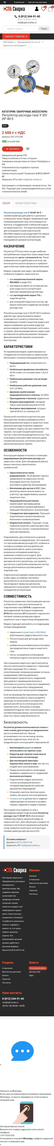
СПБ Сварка (8, 42)
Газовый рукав (17, 798)
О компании (19, 2)
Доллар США (34, 972)
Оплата (32, 887)
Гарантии (33, 890)
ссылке (42, 1097)
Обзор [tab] (6, 203)
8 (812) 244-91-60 (23, 842)
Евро (31, 975)
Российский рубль (38, 968)
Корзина (33, 876)
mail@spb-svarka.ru (27, 22)
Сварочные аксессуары (13, 45)
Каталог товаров (14, 36)
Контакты (33, 894)
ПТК (4, 126)
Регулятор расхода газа (16, 212)
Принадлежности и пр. (27, 42)
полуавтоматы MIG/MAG (33, 632)
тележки (8, 687)
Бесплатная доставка (37, 2)
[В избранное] (27, 149)
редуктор (29, 747)
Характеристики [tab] (25, 203)
